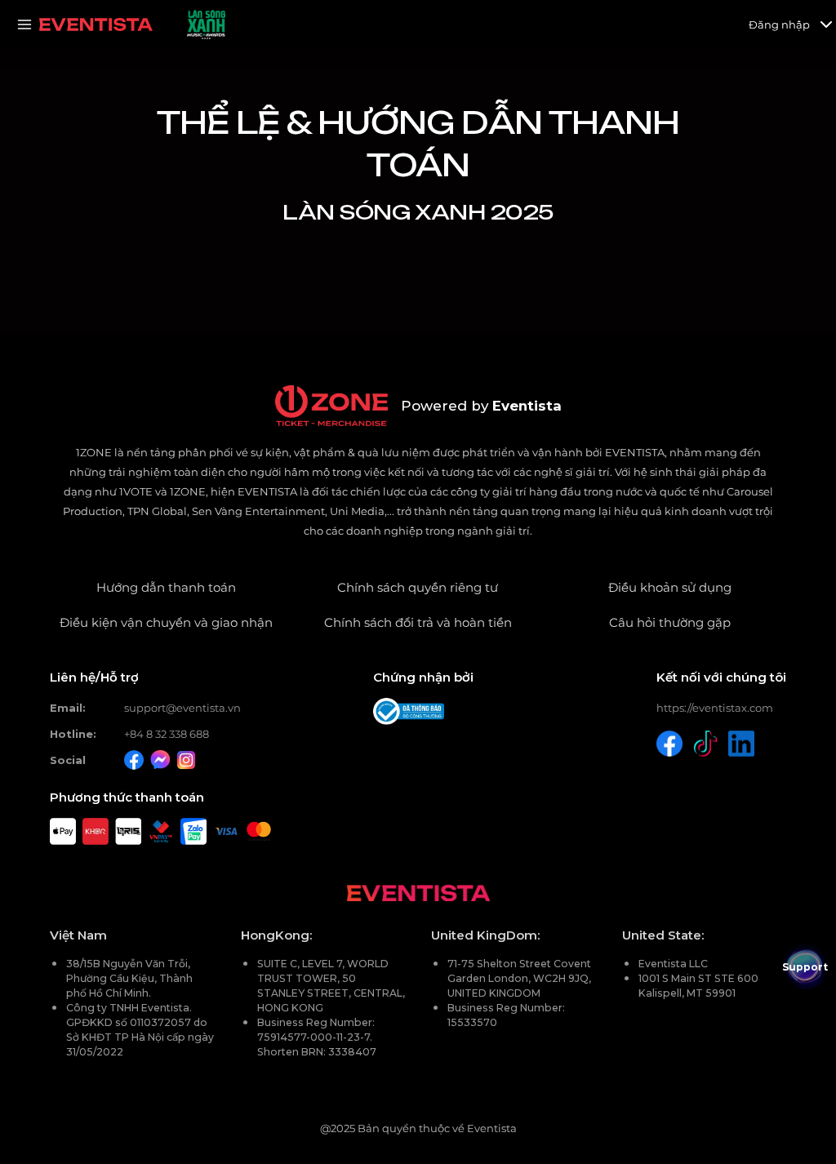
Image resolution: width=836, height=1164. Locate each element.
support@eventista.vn (182, 707)
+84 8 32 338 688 (166, 733)
